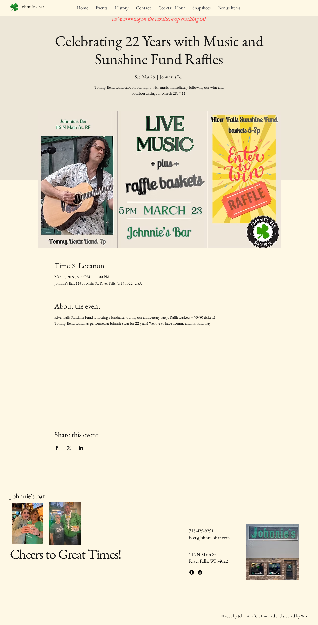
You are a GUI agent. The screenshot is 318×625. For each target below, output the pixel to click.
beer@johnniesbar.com (209, 537)
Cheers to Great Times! (65, 554)
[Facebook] (191, 572)
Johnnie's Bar (27, 495)
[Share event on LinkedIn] (81, 448)
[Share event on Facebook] (56, 448)
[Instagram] (200, 572)
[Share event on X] (69, 448)
